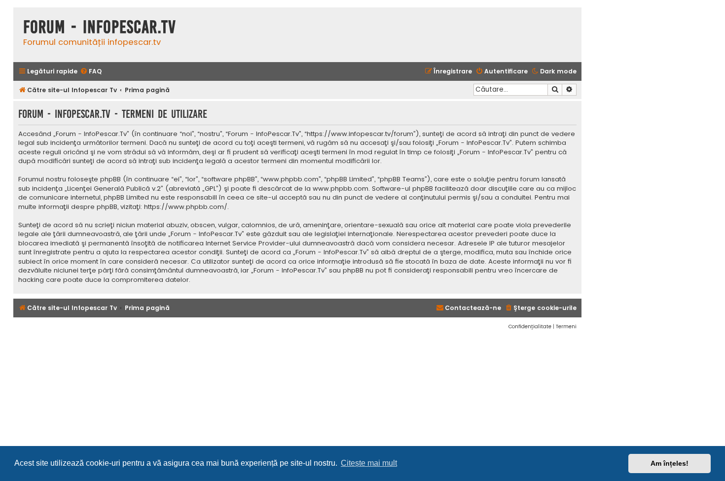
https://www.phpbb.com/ (185, 207)
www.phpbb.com (340, 188)
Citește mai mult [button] (369, 463)
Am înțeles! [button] (670, 463)
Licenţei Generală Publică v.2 (114, 188)
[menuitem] (91, 71)
